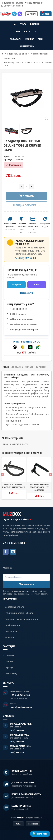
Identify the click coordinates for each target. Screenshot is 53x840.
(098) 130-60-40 (17, 730)
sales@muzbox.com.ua (21, 707)
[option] (13, 478)
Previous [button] (2, 474)
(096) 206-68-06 (17, 741)
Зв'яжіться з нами (13, 5)
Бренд (7, 156)
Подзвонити (26, 293)
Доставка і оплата (12, 2)
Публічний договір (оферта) (19, 613)
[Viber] (20, 14)
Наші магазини (34, 2)
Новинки (10, 655)
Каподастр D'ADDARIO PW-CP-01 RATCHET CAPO (13, 485)
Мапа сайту (11, 674)
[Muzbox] (6, 14)
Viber (36, 284)
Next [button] (50, 474)
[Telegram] (14, 14)
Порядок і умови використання (21, 619)
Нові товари (11, 631)
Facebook (6, 552)
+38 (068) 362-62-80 (20, 695)
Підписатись (27, 584)
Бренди (9, 667)
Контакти (10, 637)
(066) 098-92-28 (17, 752)
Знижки (9, 661)
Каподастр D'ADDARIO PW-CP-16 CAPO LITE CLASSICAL (39, 487)
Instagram (13, 552)
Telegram (16, 284)
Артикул (8, 159)
